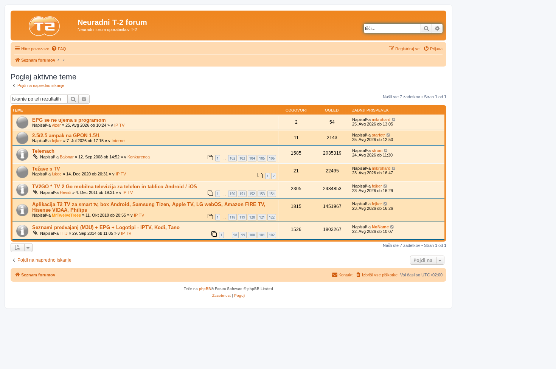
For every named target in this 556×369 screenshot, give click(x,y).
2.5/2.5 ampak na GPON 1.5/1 (66, 135)
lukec (57, 174)
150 (232, 193)
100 (252, 235)
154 (272, 193)
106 (272, 158)
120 (252, 217)
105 (262, 158)
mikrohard (381, 119)
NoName (380, 227)
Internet (119, 140)
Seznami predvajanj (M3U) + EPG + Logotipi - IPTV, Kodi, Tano (106, 227)
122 (272, 217)
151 (242, 193)
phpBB (205, 289)
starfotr (378, 135)
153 (262, 193)
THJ (64, 233)
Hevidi (65, 192)
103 (242, 158)
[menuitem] (58, 48)
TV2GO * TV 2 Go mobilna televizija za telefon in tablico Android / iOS (114, 186)
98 (235, 235)
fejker (57, 140)
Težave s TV (46, 169)
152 (252, 193)
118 (232, 217)
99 (243, 235)
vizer (56, 125)
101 (262, 235)
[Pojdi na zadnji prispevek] (393, 119)
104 (252, 158)
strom (377, 150)
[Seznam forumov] (45, 24)
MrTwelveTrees (66, 215)
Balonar (67, 157)
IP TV (119, 125)
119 (242, 217)
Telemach (43, 151)
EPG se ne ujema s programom (69, 120)
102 (232, 158)
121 (262, 217)
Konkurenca (138, 157)
